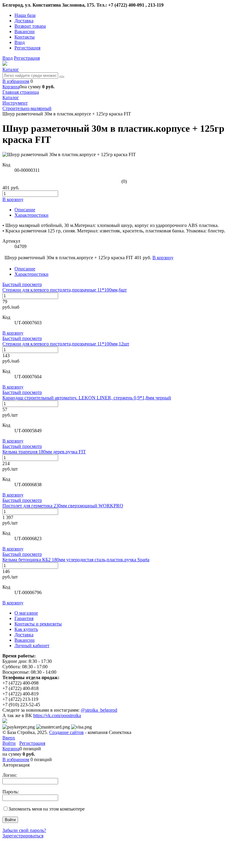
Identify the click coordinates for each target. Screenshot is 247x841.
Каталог (10, 69)
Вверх (8, 737)
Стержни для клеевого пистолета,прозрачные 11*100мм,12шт (65, 343)
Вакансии (24, 31)
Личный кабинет (31, 645)
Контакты (24, 36)
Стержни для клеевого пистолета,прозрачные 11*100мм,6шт (64, 289)
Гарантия (23, 618)
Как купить (26, 629)
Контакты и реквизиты (38, 623)
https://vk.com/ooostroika (57, 715)
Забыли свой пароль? (24, 830)
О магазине (26, 613)
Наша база (25, 15)
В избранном (15, 81)
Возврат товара (30, 26)
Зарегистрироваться (22, 835)
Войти (9, 743)
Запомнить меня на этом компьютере (46, 808)
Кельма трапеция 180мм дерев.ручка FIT (44, 451)
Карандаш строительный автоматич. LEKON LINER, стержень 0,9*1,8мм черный (86, 397)
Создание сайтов (66, 732)
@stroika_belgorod (99, 710)
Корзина (11, 86)
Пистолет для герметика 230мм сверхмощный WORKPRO (62, 505)
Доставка (23, 20)
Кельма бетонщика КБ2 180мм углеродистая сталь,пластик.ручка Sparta (75, 559)
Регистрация (27, 47)
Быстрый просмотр (22, 284)
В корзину (12, 332)
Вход (19, 42)
